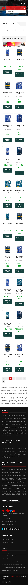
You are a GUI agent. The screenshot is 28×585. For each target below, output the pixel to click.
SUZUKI (17, 456)
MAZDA (24, 451)
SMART (3, 456)
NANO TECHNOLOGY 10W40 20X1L (7, 323)
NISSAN (17, 453)
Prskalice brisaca (6, 493)
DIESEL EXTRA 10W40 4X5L (19, 257)
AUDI (8, 447)
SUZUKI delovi (8, 433)
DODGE (22, 448)
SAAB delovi (17, 430)
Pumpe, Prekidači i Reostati (15, 479)
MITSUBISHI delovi (13, 427)
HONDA (5, 450)
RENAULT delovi (5, 430)
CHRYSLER (15, 447)
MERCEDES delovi (20, 426)
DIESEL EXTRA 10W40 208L (19, 224)
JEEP (25, 450)
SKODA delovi (4, 432)
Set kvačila (16, 469)
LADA (5, 451)
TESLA (20, 456)
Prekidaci (18, 494)
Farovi (12, 493)
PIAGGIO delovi (15, 429)
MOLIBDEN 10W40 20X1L (7, 224)
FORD (3, 450)
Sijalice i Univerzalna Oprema (8, 488)
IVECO (19, 450)
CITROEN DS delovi (16, 416)
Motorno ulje (5, 469)
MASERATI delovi (5, 426)
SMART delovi (11, 432)
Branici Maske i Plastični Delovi (9, 490)
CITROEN (19, 447)
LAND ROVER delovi (16, 424)
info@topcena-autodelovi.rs (9, 521)
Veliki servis (23, 469)
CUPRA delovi (23, 416)
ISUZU (16, 450)
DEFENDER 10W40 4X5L (19, 93)
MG (7, 453)
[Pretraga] (24, 11)
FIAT (25, 448)
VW (5, 457)
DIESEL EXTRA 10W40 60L (7, 257)
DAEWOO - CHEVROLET (12, 448)
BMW (11, 447)
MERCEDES (4, 453)
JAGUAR (22, 450)
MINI (9, 453)
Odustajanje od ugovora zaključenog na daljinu (12, 564)
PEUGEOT (24, 453)
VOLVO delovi (4, 435)
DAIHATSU (19, 448)
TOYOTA (24, 456)
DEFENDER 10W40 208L (19, 60)
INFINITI (12, 450)
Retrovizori (4, 496)
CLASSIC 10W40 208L (19, 322)
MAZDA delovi (13, 426)
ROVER (15, 454)
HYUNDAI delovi (8, 421)
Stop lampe (17, 493)
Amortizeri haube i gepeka (8, 471)
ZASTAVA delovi (16, 435)
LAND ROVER (12, 451)
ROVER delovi (12, 430)
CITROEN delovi (8, 416)
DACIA (6, 448)
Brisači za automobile (11, 491)
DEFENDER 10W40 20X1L (7, 158)
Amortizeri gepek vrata (21, 488)
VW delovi (10, 435)
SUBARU (13, 456)
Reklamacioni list (5, 558)
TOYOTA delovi (22, 433)
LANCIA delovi (8, 424)
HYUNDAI (9, 450)
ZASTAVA (8, 457)
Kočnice (11, 469)
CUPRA (3, 448)
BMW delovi (19, 415)
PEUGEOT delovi (8, 429)
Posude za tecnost (21, 491)
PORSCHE (7, 454)
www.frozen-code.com (8, 524)
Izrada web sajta (15, 576)
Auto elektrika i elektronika (11, 487)
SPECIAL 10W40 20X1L (8, 60)
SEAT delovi (23, 430)
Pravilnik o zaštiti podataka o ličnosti (10, 561)
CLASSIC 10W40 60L (8, 355)
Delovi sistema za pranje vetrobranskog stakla (14, 475)
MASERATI (21, 451)
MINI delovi (7, 427)
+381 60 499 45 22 (13, 8)
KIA (2, 451)
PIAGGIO (3, 454)
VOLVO (3, 457)
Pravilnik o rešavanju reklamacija (9, 555)
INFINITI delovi (15, 421)
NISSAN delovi (21, 427)
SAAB (19, 454)
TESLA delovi (15, 433)
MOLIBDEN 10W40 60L (19, 158)
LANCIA (7, 451)
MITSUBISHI (13, 453)
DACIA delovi (5, 418)
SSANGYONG (8, 456)
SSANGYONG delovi (18, 432)
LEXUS (17, 451)
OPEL (21, 453)
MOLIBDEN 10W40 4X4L (19, 191)
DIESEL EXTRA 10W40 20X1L (7, 290)
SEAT (22, 454)
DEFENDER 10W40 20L (19, 126)
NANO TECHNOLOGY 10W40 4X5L (19, 290)
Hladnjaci (24, 494)
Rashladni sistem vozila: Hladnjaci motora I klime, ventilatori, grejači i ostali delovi (14, 481)
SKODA (24, 454)
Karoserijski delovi (10, 494)
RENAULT (12, 454)
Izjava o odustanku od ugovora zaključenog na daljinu (13, 567)
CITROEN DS (23, 447)
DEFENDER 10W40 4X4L (7, 126)
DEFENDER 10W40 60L (7, 93)
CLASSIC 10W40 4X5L (19, 355)
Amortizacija (22, 487)
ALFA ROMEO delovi (6, 415)
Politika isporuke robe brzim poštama (10, 570)
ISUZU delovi (20, 421)
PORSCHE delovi (22, 429)
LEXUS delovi (23, 424)
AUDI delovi (13, 415)
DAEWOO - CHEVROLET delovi (15, 418)
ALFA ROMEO (4, 447)
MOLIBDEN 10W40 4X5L (7, 191)
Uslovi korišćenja (5, 553)
